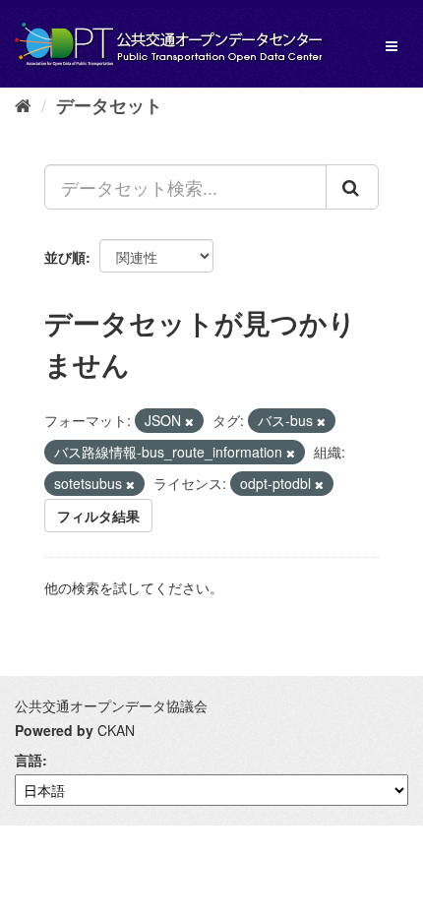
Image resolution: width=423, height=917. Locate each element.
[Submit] (352, 187)
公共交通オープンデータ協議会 (111, 705)
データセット (109, 105)
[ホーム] (23, 104)
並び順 (65, 257)
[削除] (189, 421)
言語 (28, 759)
